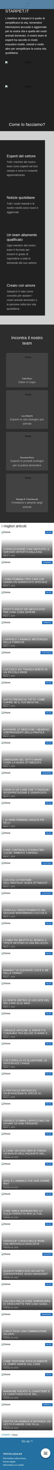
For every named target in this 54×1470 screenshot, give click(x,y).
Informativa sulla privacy (14, 1458)
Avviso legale (9, 1461)
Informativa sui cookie (13, 1465)
